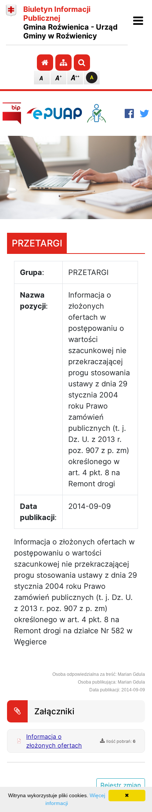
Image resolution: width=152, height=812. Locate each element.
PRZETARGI (37, 243)
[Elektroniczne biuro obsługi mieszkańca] (103, 113)
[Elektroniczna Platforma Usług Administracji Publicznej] (54, 113)
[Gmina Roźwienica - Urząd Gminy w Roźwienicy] (11, 22)
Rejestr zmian (120, 785)
